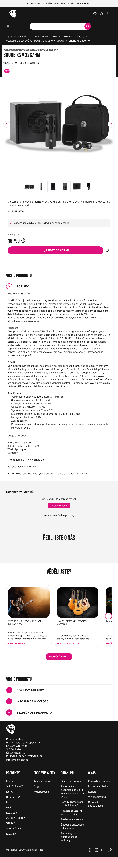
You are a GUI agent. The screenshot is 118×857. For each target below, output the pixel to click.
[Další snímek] (111, 124)
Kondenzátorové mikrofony (70, 36)
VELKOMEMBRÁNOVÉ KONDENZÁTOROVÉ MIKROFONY (30, 50)
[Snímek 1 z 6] (29, 186)
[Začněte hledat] (87, 26)
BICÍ (8, 807)
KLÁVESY (11, 812)
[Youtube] (103, 850)
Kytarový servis (42, 781)
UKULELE (11, 802)
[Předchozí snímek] (6, 124)
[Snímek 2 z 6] (41, 186)
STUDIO (10, 823)
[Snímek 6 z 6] (88, 186)
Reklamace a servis (72, 819)
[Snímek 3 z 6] (53, 186)
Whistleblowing (97, 796)
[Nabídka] (9, 26)
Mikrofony (41, 36)
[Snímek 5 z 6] (76, 186)
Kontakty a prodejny (99, 781)
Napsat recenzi (59, 505)
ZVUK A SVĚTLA (22, 36)
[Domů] (7, 36)
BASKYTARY (13, 796)
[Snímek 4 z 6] (65, 186)
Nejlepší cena (41, 791)
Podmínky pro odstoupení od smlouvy (69, 837)
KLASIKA (11, 833)
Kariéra (92, 791)
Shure (10, 63)
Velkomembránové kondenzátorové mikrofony (35, 40)
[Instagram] (96, 850)
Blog (36, 786)
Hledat (10, 781)
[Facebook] (90, 850)
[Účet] (101, 13)
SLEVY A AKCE (15, 786)
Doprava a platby (98, 786)
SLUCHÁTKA (13, 828)
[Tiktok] (110, 850)
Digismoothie (37, 850)
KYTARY (11, 791)
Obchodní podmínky (72, 781)
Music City (17, 850)
